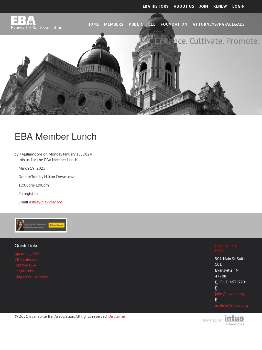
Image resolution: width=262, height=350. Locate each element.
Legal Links (24, 270)
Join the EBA (25, 264)
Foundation (174, 24)
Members (114, 24)
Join (204, 6)
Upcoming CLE (27, 253)
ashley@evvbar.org (45, 201)
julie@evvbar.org (229, 293)
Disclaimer (117, 316)
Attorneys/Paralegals (219, 24)
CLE (152, 24)
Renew (220, 6)
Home (93, 24)
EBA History (156, 6)
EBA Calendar (26, 259)
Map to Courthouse (31, 276)
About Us (184, 6)
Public (136, 24)
